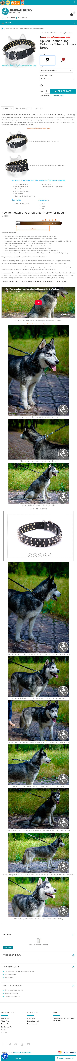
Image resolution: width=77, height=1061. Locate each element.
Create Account (32, 1024)
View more (8, 947)
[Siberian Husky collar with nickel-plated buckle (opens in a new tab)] (38, 439)
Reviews (39, 108)
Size (41, 67)
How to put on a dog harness (14, 990)
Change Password (33, 1021)
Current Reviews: (45, 95)
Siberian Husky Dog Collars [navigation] (12, 28)
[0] (71, 15)
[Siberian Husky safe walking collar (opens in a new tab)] (38, 483)
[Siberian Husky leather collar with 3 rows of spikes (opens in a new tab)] (38, 370)
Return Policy (5, 1024)
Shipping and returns (23, 108)
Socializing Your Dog (11, 993)
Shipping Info (5, 1018)
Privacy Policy (5, 1021)
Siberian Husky (9, 977)
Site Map (4, 1030)
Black (47, 62)
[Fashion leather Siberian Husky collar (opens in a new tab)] (17, 141)
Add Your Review (58, 95)
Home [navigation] (2, 28)
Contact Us (22, 18)
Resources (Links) (10, 974)
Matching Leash (46, 75)
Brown (63, 62)
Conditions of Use (6, 1027)
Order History (31, 1018)
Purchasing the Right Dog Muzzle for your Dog (19, 971)
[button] (73, 22)
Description (7, 108)
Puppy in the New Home (12, 996)
